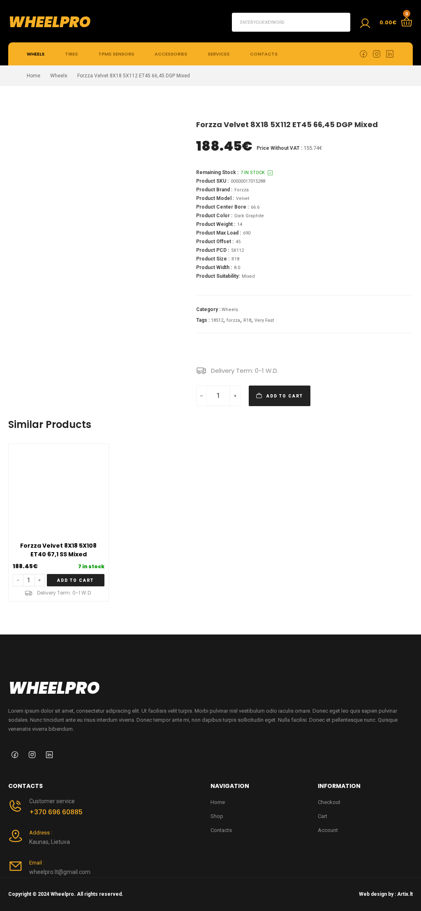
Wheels (35, 54)
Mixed (248, 276)
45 (238, 241)
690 (246, 233)
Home (33, 76)
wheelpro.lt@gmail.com (59, 872)
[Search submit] (340, 22)
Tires (71, 54)
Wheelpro (49, 22)
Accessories (171, 54)
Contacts (264, 54)
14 (239, 224)
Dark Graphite (249, 215)
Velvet (242, 198)
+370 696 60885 (56, 812)
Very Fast (264, 320)
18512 (217, 320)
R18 (235, 259)
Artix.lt (405, 894)
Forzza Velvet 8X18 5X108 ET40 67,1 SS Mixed (58, 549)
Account (328, 830)
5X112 (237, 250)
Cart (322, 816)
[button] (75, 580)
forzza (233, 320)
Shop (216, 816)
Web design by (376, 894)
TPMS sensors (116, 54)
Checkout (329, 802)
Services (218, 54)
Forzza (241, 190)
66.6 (255, 207)
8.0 (237, 267)
